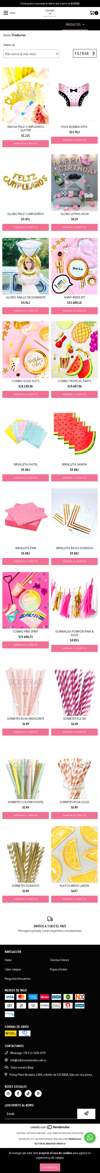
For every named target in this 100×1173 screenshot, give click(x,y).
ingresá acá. (75, 1139)
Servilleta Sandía (74, 464)
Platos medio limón (74, 885)
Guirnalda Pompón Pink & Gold (74, 633)
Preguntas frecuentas (17, 978)
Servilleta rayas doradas (74, 548)
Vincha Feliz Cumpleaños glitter (25, 128)
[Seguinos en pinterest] (38, 1093)
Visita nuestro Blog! (22, 1067)
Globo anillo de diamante (25, 297)
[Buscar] (43, 24)
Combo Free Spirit (25, 631)
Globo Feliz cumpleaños (25, 214)
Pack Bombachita (74, 127)
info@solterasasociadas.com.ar (28, 1060)
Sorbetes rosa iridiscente (25, 718)
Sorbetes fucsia (74, 718)
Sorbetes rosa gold (74, 802)
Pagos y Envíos (58, 969)
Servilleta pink (25, 548)
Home (8, 960)
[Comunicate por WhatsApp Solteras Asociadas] (89, 1137)
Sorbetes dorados (25, 885)
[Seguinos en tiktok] (28, 1093)
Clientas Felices (59, 960)
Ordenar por (9, 44)
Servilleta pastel (25, 464)
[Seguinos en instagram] (8, 1093)
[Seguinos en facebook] (18, 1093)
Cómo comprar (13, 969)
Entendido (50, 1167)
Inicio (6, 35)
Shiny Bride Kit (74, 297)
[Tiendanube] (50, 1128)
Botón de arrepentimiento (50, 1143)
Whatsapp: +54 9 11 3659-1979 (27, 1053)
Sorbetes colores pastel (26, 802)
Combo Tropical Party (74, 381)
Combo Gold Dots (25, 381)
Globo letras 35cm (74, 214)
